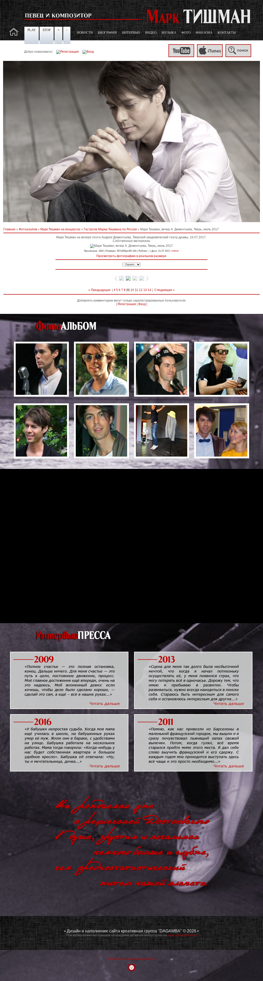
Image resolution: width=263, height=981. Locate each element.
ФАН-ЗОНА (204, 32)
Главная (9, 229)
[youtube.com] (181, 56)
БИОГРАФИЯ (107, 32)
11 (136, 290)
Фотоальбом (28, 229)
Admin (175, 251)
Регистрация (127, 304)
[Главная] (13, 35)
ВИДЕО (150, 32)
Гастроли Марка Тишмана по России (110, 229)
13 (145, 290)
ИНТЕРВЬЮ (131, 32)
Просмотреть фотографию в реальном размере (131, 256)
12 (141, 290)
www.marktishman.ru (182, 935)
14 (149, 290)
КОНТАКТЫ (227, 32)
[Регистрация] (67, 51)
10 (132, 290)
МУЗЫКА (169, 32)
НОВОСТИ (85, 32)
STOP (47, 30)
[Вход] (88, 51)
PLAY (31, 30)
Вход (142, 304)
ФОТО (186, 32)
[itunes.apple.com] (210, 56)
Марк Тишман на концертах (60, 229)
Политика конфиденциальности (131, 959)
